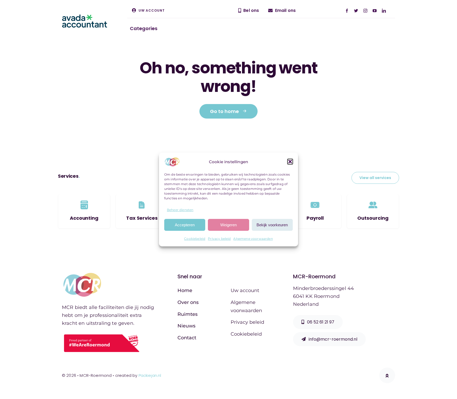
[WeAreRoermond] (101, 334)
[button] (290, 162)
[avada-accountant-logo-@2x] (84, 17)
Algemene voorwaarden (253, 239)
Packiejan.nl (150, 375)
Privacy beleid (219, 239)
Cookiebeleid (194, 239)
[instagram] (365, 11)
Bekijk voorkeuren (272, 225)
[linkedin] (384, 11)
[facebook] (347, 11)
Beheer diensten (180, 210)
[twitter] (356, 11)
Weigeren (228, 225)
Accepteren (185, 225)
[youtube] (375, 11)
